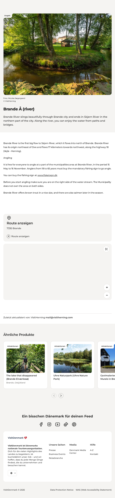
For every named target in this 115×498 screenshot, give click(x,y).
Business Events (57, 454)
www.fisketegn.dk (47, 175)
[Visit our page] (49, 424)
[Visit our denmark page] (41, 424)
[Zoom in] (107, 287)
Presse (52, 450)
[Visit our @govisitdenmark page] (65, 424)
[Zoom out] (107, 295)
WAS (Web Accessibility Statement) (94, 490)
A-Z (91, 450)
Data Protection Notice (61, 490)
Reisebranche (56, 458)
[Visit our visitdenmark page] (57, 424)
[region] (57, 272)
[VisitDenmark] (17, 437)
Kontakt (94, 454)
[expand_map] (106, 249)
